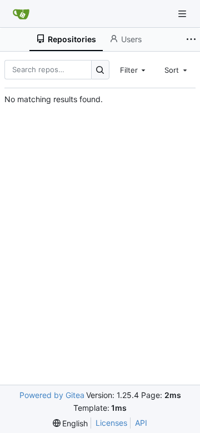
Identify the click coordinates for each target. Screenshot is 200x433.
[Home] (21, 14)
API (141, 422)
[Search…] (100, 69)
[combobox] (133, 69)
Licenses (111, 422)
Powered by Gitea (51, 395)
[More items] (191, 39)
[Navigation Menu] (183, 13)
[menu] (70, 423)
